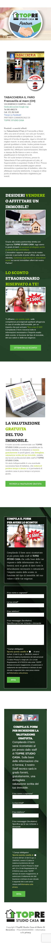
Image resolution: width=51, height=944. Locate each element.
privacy (28, 932)
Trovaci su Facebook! (12, 115)
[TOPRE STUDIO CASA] (25, 909)
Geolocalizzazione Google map (16, 107)
